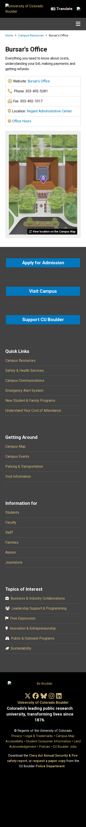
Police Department (50, 766)
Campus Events (17, 456)
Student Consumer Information (48, 741)
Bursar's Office (39, 81)
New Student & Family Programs (30, 400)
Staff (9, 532)
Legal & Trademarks (39, 736)
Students (12, 512)
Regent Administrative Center (49, 111)
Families (12, 542)
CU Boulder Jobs (65, 747)
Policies (44, 747)
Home (9, 35)
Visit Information (18, 476)
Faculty (10, 522)
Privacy (16, 736)
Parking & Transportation (24, 466)
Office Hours (21, 121)
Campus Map (15, 446)
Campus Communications (24, 380)
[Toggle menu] (78, 24)
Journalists (13, 562)
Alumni (10, 552)
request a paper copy (49, 761)
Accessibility (14, 741)
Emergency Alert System (24, 390)
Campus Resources (31, 35)
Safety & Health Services (24, 370)
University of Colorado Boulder (43, 702)
